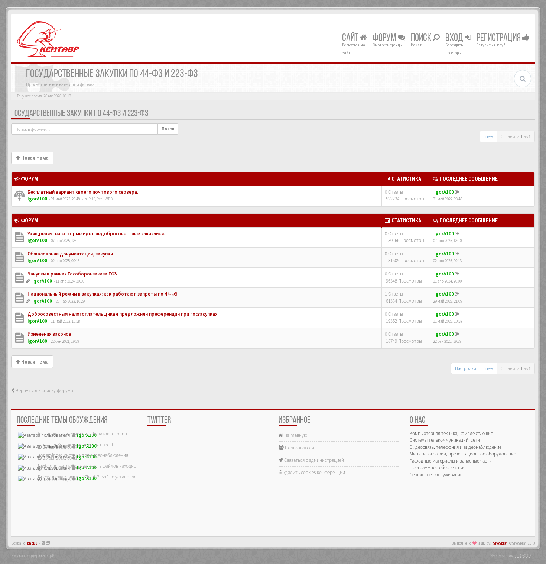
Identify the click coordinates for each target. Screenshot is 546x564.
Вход (455, 38)
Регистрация (499, 38)
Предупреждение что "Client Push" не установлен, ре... (93, 477)
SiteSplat (500, 543)
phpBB (32, 543)
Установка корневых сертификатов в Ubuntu (83, 434)
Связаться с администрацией (313, 460)
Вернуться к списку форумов (44, 390)
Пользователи (299, 447)
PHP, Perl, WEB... (101, 199)
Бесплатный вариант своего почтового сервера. (82, 192)
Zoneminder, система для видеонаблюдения (83, 455)
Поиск (422, 38)
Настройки (465, 368)
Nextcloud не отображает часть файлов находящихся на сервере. (104, 466)
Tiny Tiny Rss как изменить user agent (75, 444)
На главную (295, 435)
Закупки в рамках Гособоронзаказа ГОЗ (71, 274)
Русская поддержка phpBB (33, 555)
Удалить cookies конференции (313, 472)
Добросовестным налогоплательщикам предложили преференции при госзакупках (121, 314)
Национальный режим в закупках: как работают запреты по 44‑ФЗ (102, 294)
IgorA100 (37, 199)
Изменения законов (48, 334)
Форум (385, 38)
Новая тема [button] (34, 158)
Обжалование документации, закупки (69, 254)
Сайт (351, 38)
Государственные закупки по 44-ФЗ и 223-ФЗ (79, 113)
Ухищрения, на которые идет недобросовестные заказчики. (95, 234)
